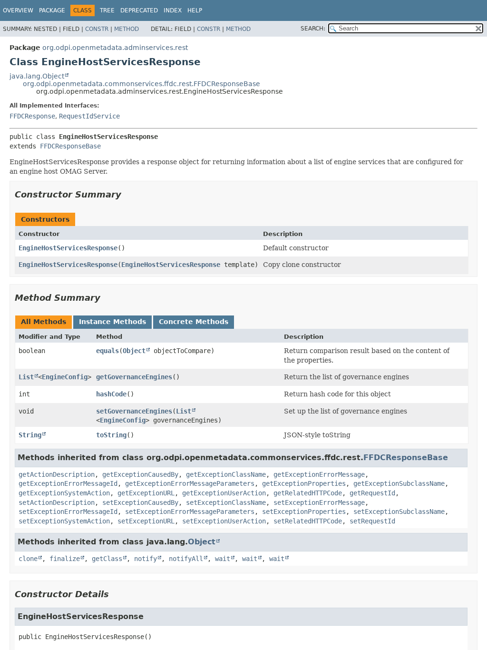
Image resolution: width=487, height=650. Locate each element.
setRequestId (372, 521)
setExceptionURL (146, 521)
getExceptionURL (146, 493)
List (26, 377)
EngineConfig (65, 377)
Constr (96, 29)
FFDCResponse (32, 116)
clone (28, 558)
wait (222, 558)
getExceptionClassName (226, 474)
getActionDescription (57, 474)
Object (134, 351)
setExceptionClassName (226, 502)
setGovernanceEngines (134, 411)
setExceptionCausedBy (140, 502)
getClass (107, 558)
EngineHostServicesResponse (68, 248)
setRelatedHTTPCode (307, 521)
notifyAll (186, 558)
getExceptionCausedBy (140, 474)
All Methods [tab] (43, 321)
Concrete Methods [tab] (193, 321)
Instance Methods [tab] (112, 321)
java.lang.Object (37, 76)
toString (111, 435)
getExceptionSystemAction (64, 493)
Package (52, 10)
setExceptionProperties (304, 511)
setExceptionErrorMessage (319, 502)
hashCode (111, 394)
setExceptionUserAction (224, 521)
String (30, 435)
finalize (64, 558)
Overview (18, 10)
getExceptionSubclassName (399, 483)
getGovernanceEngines (134, 377)
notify (145, 558)
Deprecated (139, 10)
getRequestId (372, 493)
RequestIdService (89, 116)
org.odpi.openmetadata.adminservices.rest (115, 47)
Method (126, 29)
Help (194, 10)
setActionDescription (57, 502)
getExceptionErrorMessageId (68, 483)
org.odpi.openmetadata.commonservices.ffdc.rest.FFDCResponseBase (141, 84)
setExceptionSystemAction (64, 521)
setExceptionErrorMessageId (68, 511)
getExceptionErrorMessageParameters (189, 483)
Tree (107, 10)
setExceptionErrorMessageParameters (189, 511)
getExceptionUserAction (224, 493)
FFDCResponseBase (70, 146)
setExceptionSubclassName (399, 511)
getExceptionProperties (304, 483)
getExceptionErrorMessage (319, 474)
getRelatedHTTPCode (307, 493)
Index (173, 10)
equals (107, 351)
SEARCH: (313, 28)
